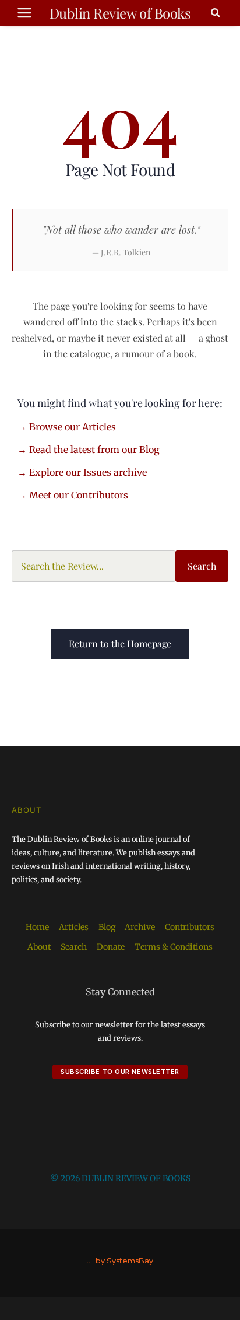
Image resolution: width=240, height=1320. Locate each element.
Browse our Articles (72, 427)
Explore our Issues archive (88, 472)
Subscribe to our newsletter (120, 1072)
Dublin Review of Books (120, 12)
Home (37, 927)
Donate (111, 947)
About (39, 947)
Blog (106, 927)
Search (202, 566)
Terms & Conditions (174, 947)
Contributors (189, 927)
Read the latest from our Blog (94, 449)
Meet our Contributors (78, 495)
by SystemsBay (124, 1260)
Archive (140, 927)
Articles (74, 927)
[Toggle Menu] (24, 13)
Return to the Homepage (120, 643)
